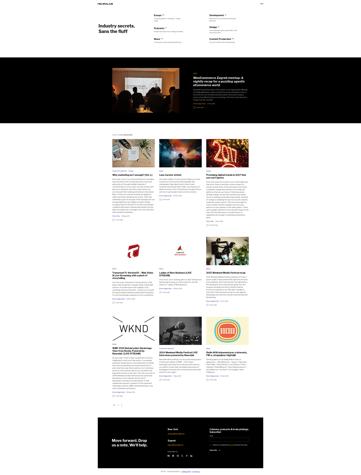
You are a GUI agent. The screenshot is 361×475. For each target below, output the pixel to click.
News (195, 73)
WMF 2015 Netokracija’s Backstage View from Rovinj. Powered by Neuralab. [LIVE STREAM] (132, 351)
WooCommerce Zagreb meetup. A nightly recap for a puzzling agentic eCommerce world (219, 81)
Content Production (119, 171)
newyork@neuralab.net (176, 434)
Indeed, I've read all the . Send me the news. (230, 445)
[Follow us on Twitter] (182, 455)
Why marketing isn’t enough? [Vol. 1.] (132, 175)
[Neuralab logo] (105, 3)
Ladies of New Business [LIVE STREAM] (175, 274)
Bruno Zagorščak (199, 104)
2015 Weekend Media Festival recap (225, 272)
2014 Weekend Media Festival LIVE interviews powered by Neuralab (178, 354)
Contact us (196, 471)
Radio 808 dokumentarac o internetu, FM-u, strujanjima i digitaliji (226, 354)
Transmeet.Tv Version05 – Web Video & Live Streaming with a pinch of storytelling (132, 275)
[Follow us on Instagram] (178, 455)
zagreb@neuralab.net (175, 445)
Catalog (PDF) (186, 471)
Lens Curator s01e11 (170, 175)
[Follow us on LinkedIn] (191, 455)
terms (231, 445)
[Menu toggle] (261, 4)
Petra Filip (116, 216)
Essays (131, 171)
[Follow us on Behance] (169, 455)
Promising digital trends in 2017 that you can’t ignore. (226, 176)
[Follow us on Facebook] (187, 455)
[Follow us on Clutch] (173, 455)
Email (211, 436)
